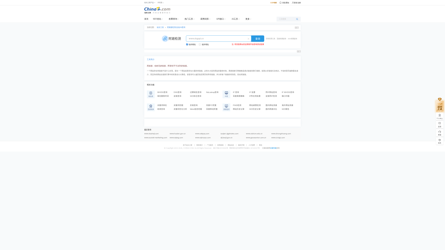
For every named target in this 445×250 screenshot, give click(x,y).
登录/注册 (297, 3)
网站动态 (231, 145)
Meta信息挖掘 (196, 109)
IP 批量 (252, 92)
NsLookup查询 (212, 92)
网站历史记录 (238, 109)
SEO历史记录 (255, 109)
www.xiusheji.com (151, 134)
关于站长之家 (187, 145)
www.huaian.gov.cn (178, 134)
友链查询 (177, 96)
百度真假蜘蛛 (238, 96)
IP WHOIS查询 (288, 92)
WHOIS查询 (162, 92)
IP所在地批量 (255, 96)
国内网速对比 (271, 109)
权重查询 (173, 19)
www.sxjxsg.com (176, 138)
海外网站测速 (287, 105)
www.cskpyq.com (202, 134)
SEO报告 (285, 109)
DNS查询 (177, 92)
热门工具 (189, 19)
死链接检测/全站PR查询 (176, 27)
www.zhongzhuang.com (281, 134)
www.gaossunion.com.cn (256, 138)
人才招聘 (252, 145)
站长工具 (160, 27)
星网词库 (204, 19)
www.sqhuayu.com (203, 138)
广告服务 (210, 145)
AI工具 (235, 19)
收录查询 (161, 109)
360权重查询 (292, 39)
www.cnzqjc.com (278, 138)
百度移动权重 (212, 109)
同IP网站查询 (271, 92)
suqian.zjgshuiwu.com (229, 134)
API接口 (220, 19)
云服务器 (273, 148)
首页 (146, 19)
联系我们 (199, 145)
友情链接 (220, 145)
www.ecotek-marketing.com (155, 138)
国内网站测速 (271, 105)
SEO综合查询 (195, 96)
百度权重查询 (281, 39)
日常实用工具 (270, 39)
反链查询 (194, 105)
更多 (247, 19)
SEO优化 (157, 19)
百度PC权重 (211, 105)
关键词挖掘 (178, 105)
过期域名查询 (195, 92)
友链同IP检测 (271, 96)
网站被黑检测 (255, 105)
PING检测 (237, 105)
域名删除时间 (163, 96)
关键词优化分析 (180, 109)
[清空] (249, 38)
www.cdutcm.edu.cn (254, 134)
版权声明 (241, 145)
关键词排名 (162, 105)
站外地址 (205, 44)
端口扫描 (285, 96)
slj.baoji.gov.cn (226, 138)
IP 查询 (236, 92)
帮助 (260, 145)
